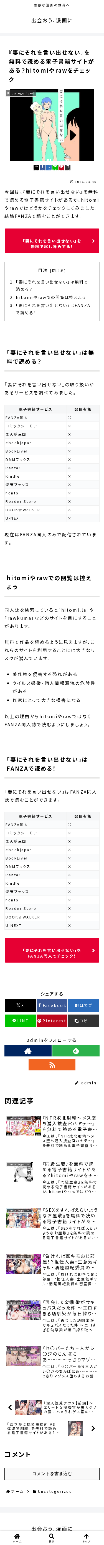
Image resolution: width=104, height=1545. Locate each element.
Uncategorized (27, 981)
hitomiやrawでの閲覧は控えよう (51, 297)
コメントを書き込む (52, 1473)
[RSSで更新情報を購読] (52, 1064)
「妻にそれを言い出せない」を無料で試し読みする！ (52, 243)
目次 (43, 270)
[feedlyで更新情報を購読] (76, 1050)
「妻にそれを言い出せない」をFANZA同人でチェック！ (52, 953)
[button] (67, 167)
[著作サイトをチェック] (28, 1050)
